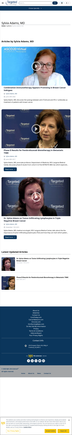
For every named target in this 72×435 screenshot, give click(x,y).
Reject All (63, 431)
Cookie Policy (27, 427)
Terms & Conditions (36, 331)
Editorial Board (36, 333)
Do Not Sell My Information (36, 326)
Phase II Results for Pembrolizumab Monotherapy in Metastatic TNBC (42, 277)
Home (3, 26)
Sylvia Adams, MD (11, 94)
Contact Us (36, 315)
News (39, 373)
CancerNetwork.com (36, 320)
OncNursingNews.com (36, 324)
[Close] (69, 420)
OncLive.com (36, 322)
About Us (36, 311)
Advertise (36, 313)
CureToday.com (36, 317)
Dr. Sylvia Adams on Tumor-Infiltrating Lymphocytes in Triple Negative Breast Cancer (42, 259)
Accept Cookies (50, 431)
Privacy (36, 329)
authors (9, 26)
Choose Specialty (34, 8)
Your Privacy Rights (36, 335)
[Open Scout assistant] (62, 3)
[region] (36, 426)
